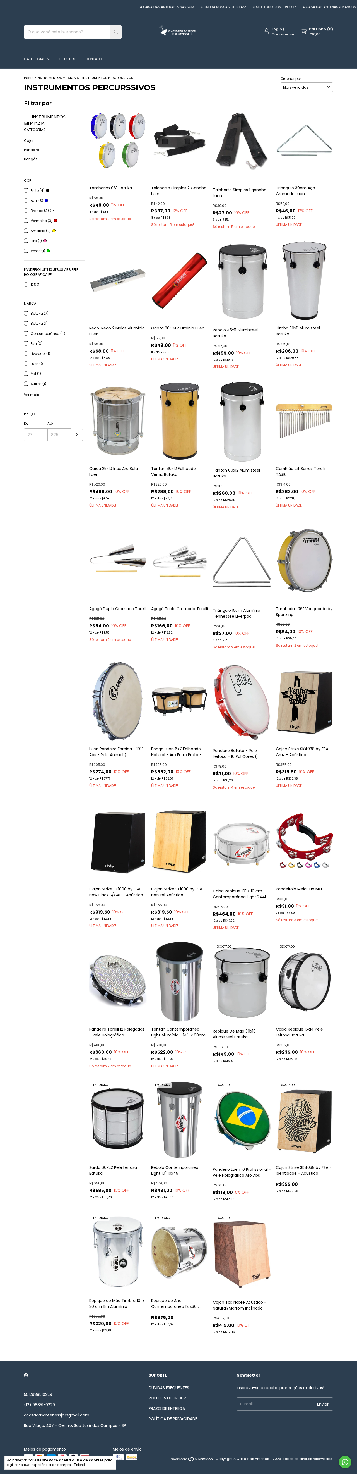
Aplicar (77, 435)
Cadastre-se (283, 34)
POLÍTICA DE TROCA (168, 1398)
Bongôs (30, 159)
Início (28, 77)
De (26, 423)
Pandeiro (31, 149)
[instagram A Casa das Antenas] (26, 1375)
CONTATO (93, 59)
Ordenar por (291, 78)
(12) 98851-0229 (39, 1405)
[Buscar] (116, 32)
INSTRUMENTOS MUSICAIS (58, 77)
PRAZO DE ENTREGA (167, 1408)
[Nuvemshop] (192, 1460)
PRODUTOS (66, 59)
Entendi (80, 1465)
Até (50, 423)
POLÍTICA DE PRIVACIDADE (173, 1419)
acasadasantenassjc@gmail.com (56, 1415)
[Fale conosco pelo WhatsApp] (345, 1462)
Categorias (34, 59)
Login (277, 29)
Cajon (29, 140)
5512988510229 (38, 1394)
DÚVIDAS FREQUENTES (169, 1388)
